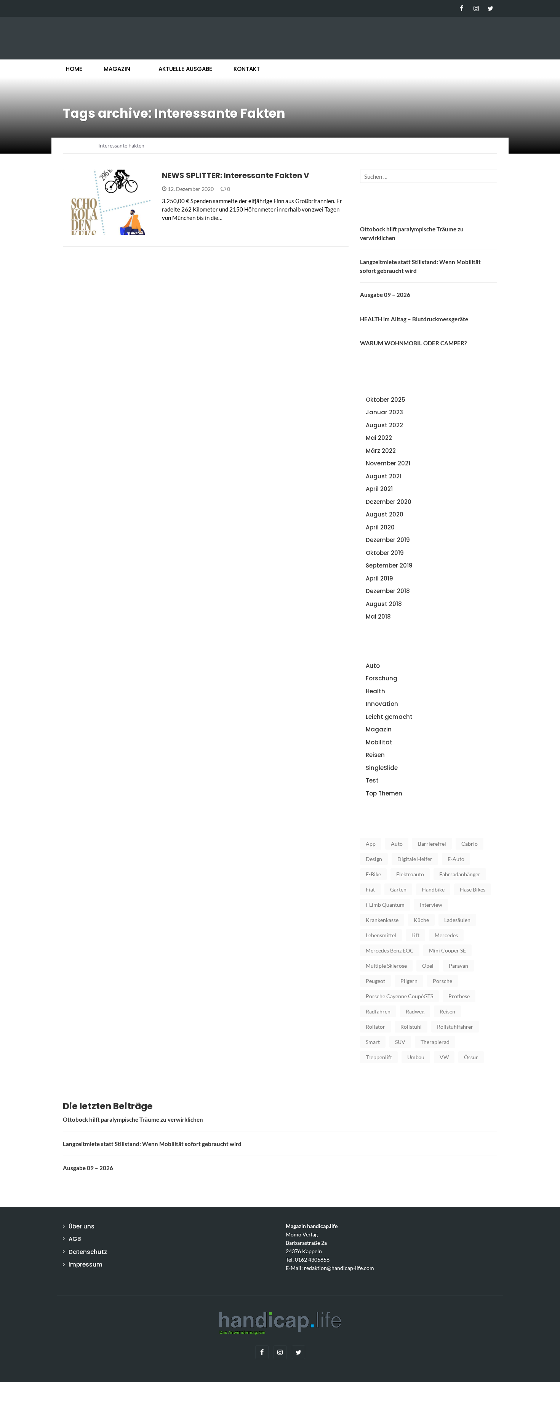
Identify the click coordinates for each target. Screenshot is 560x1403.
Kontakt (247, 69)
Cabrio (469, 843)
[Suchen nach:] (428, 176)
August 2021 (384, 476)
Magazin (117, 69)
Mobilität (379, 742)
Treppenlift (379, 1057)
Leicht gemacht (95, 230)
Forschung (381, 678)
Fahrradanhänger (459, 874)
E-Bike (373, 874)
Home (74, 69)
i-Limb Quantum (385, 904)
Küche (421, 920)
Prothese (459, 996)
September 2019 (389, 565)
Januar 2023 (384, 412)
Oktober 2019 (385, 553)
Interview (431, 904)
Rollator (375, 1026)
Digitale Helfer (414, 859)
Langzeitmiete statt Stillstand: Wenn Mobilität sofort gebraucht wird (152, 1143)
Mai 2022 (379, 438)
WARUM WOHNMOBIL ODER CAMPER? (413, 343)
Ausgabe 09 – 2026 (385, 294)
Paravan (458, 965)
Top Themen (384, 793)
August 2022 (384, 425)
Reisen (375, 755)
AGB (75, 1239)
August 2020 (384, 514)
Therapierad (435, 1042)
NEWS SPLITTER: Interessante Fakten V (235, 175)
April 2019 (379, 578)
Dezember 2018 (388, 591)
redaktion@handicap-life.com (339, 1268)
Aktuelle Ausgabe (185, 69)
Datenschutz (88, 1252)
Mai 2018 (378, 617)
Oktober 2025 (385, 400)
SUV (400, 1042)
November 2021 (388, 463)
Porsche (442, 981)
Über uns (81, 1226)
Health (375, 691)
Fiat (370, 889)
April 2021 (379, 489)
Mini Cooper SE (447, 950)
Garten (398, 889)
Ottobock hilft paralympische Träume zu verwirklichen (133, 1119)
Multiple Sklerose (386, 965)
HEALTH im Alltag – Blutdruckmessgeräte (414, 319)
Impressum (85, 1264)
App (371, 843)
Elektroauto (410, 874)
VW (444, 1057)
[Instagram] (476, 8)
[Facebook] (461, 8)
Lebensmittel (381, 935)
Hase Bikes (472, 889)
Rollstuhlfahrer (455, 1026)
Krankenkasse (382, 920)
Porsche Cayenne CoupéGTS (399, 996)
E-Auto (456, 859)
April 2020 (380, 527)
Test (372, 780)
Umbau (415, 1057)
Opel (428, 965)
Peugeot (375, 981)
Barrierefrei (432, 843)
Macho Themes (161, 1392)
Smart (373, 1042)
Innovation (382, 704)
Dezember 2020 (388, 502)
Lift (415, 935)
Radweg (415, 1011)
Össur (471, 1057)
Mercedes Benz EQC (390, 950)
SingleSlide (382, 768)
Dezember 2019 (388, 540)
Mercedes (446, 935)
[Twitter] (490, 8)
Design (374, 859)
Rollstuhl (411, 1026)
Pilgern (409, 981)
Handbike (433, 889)
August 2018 (384, 604)
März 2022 (381, 451)
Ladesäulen (457, 920)
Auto (373, 666)
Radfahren (378, 1011)
